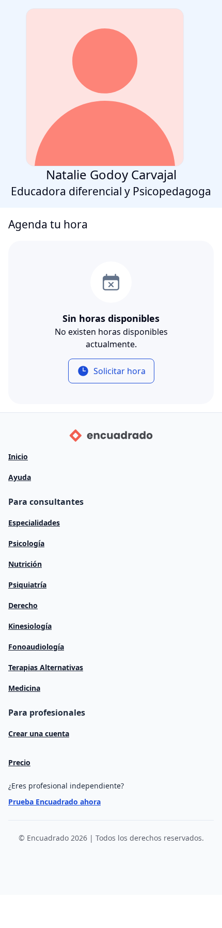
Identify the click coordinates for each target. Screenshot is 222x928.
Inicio (18, 456)
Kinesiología (30, 626)
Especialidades (34, 523)
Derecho (23, 605)
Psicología (26, 543)
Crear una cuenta (38, 733)
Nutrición (25, 564)
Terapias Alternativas (45, 667)
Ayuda (19, 477)
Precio (19, 762)
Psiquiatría (27, 585)
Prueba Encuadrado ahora (54, 802)
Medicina (24, 688)
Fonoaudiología (36, 647)
